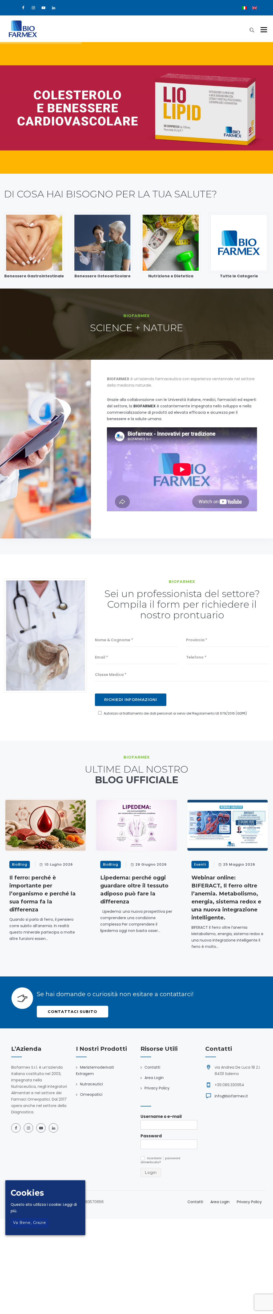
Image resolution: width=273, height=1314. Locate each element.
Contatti (152, 1067)
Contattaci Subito (72, 1011)
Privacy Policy (157, 1088)
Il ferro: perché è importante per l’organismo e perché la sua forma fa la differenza (42, 893)
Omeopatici (91, 1094)
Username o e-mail (161, 1116)
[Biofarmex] (23, 28)
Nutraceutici (91, 1084)
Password (151, 1136)
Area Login (154, 1077)
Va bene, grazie (29, 1222)
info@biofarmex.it (231, 1096)
